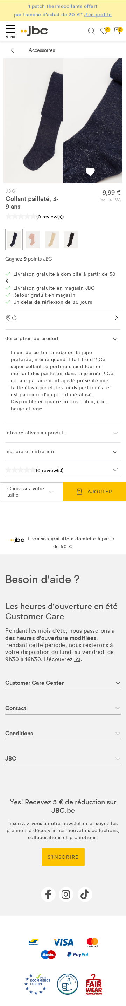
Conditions (19, 733)
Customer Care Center (34, 683)
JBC (11, 191)
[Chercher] (91, 31)
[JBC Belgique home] (34, 31)
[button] (90, 173)
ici (77, 659)
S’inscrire (63, 857)
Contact (15, 708)
